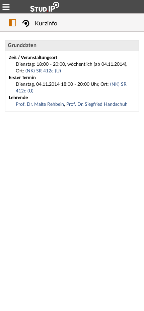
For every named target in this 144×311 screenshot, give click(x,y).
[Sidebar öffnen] (12, 23)
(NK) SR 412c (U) (43, 71)
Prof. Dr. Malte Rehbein (40, 104)
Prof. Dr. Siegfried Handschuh (97, 104)
